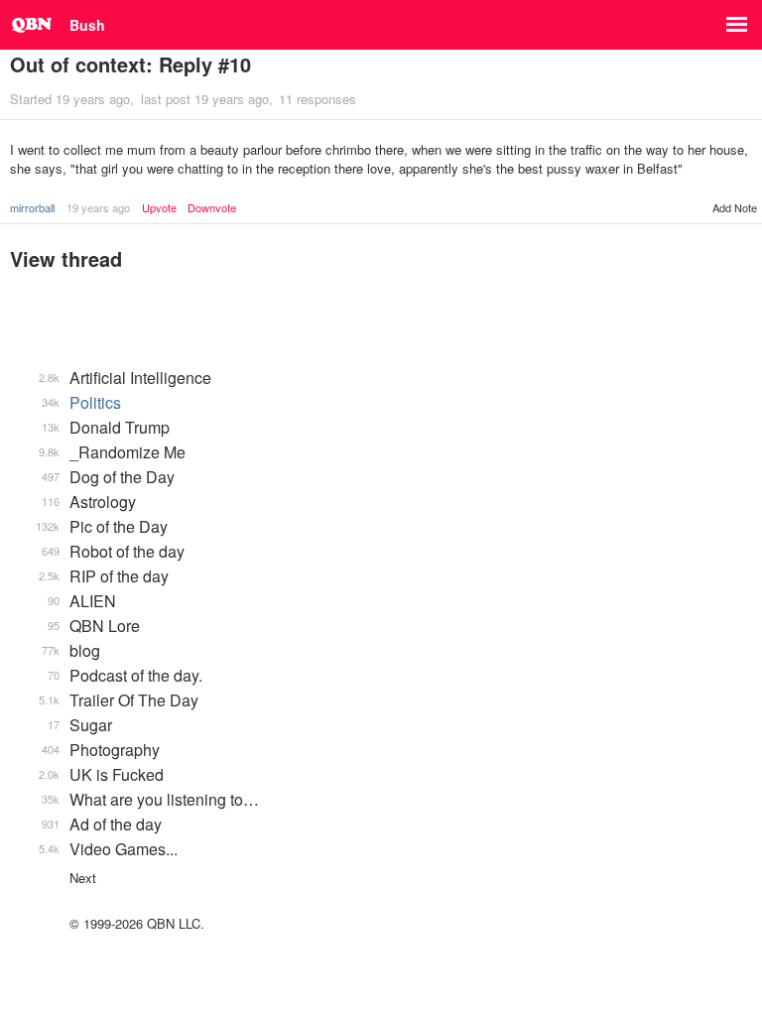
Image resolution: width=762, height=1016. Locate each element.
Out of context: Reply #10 (130, 64)
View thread (66, 258)
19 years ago (98, 207)
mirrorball (32, 207)
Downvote (212, 207)
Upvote (159, 207)
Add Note (734, 207)
